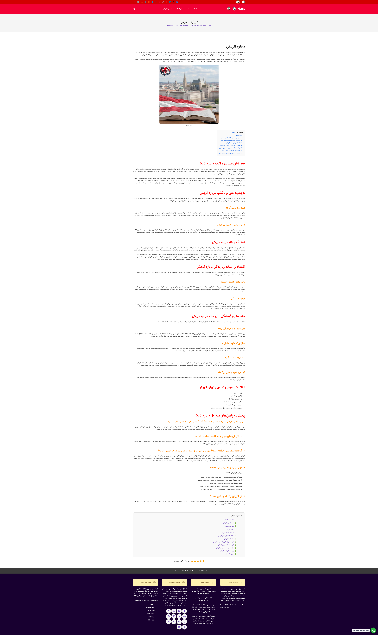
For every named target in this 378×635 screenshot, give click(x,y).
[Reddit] (149, 2)
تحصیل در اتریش (229, 519)
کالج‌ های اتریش (229, 526)
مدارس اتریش (230, 530)
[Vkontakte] (179, 621)
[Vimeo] (145, 2)
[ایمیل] (138, 2)
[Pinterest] (159, 2)
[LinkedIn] (170, 2)
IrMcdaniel (150, 614)
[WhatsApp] (134, 2)
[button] (176, 9)
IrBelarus (151, 620)
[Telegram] (152, 2)
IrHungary (151, 611)
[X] (173, 2)
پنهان (233, 132)
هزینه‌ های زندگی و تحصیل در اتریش (223, 542)
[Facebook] (177, 2)
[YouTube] (166, 2)
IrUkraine (151, 617)
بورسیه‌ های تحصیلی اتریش (226, 551)
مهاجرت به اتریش (229, 539)
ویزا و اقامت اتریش (228, 554)
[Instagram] (163, 2)
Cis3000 (152, 605)
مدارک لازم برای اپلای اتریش (226, 536)
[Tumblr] (156, 2)
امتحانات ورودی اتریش (227, 533)
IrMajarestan (150, 608)
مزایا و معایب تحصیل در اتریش (225, 548)
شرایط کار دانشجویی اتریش (226, 545)
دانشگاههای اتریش (228, 523)
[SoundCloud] (142, 2)
